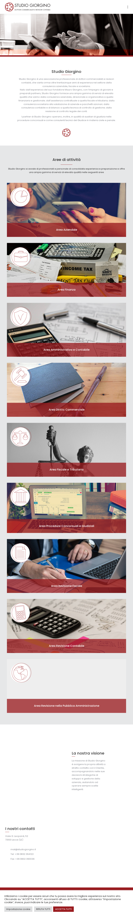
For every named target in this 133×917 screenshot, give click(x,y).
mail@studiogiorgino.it (23, 849)
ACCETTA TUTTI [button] (63, 909)
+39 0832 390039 (24, 859)
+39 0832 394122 (24, 854)
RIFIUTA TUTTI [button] (43, 909)
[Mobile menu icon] (128, 7)
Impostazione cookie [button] (18, 909)
